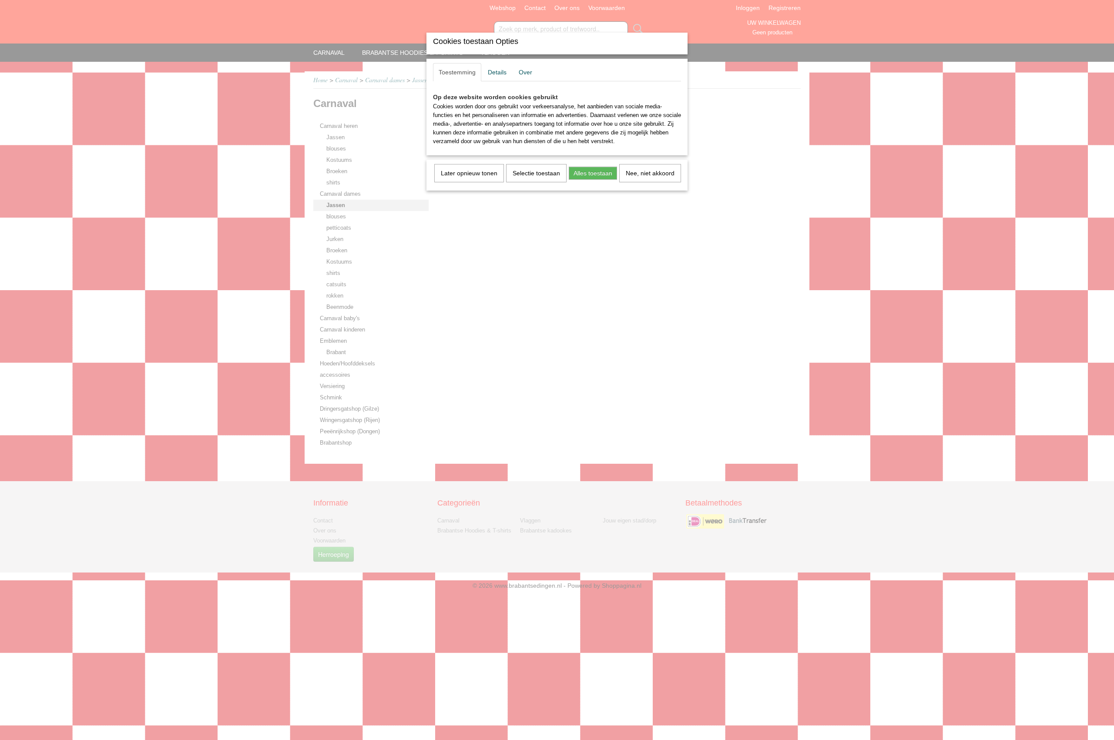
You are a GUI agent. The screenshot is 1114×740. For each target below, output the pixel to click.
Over (525, 72)
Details (497, 72)
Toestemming (457, 72)
